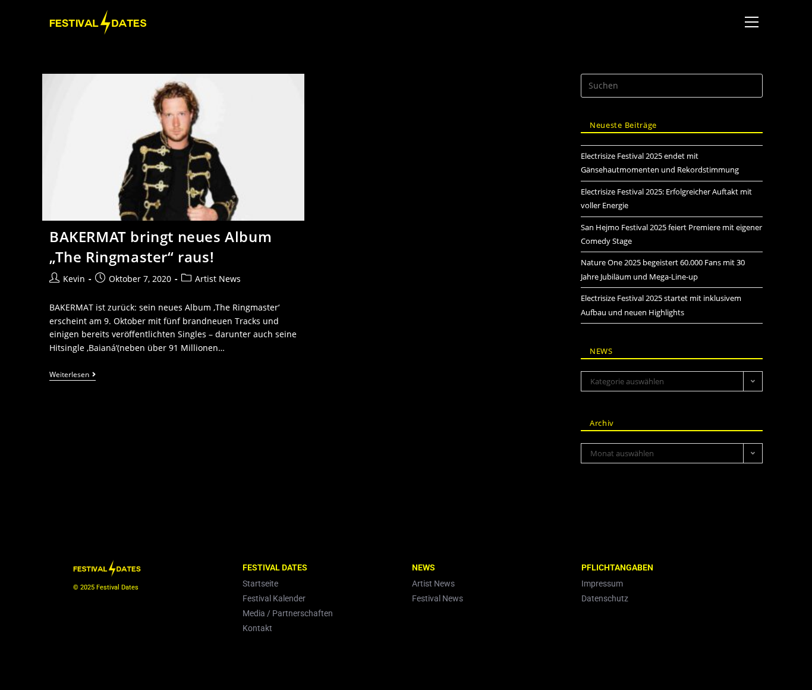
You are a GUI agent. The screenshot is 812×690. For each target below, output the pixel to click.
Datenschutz (604, 598)
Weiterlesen (72, 375)
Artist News (218, 278)
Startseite (260, 583)
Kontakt (257, 628)
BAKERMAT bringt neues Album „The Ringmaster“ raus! (160, 246)
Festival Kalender (274, 598)
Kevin (74, 278)
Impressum (602, 583)
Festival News (437, 598)
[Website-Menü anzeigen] (751, 22)
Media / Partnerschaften (288, 613)
